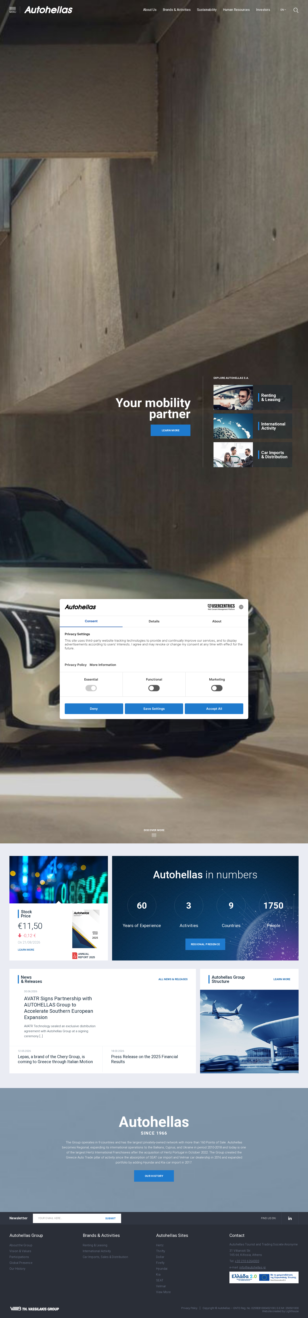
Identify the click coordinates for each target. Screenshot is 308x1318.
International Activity (97, 1251)
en (283, 9)
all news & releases (173, 979)
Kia (158, 1274)
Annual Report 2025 (86, 955)
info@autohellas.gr (252, 1267)
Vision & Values (20, 1251)
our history (154, 1176)
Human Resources (236, 10)
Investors (263, 10)
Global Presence (20, 1262)
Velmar (161, 1286)
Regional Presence (205, 944)
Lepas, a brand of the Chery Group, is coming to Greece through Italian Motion (55, 1059)
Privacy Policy (189, 1308)
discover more (154, 830)
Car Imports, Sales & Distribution (105, 1257)
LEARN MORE (26, 949)
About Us (150, 10)
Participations (19, 1257)
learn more (170, 430)
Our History (17, 1268)
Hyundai (162, 1268)
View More (163, 1292)
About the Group (20, 1245)
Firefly (160, 1262)
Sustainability (207, 10)
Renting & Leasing (95, 1245)
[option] (105, 406)
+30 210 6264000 (247, 1261)
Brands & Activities (177, 10)
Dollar (160, 1257)
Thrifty (160, 1251)
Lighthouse (292, 1311)
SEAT (160, 1280)
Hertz (159, 1245)
